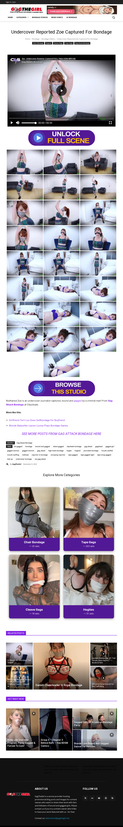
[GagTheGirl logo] (18, 794)
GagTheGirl (16, 464)
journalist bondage (91, 450)
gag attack (88, 446)
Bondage (36, 39)
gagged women (28, 450)
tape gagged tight (87, 455)
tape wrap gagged (104, 455)
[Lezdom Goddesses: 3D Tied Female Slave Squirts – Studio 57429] (103, 654)
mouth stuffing (13, 455)
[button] (113, 17)
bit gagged (18, 446)
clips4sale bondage (74, 446)
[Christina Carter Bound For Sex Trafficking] (103, 678)
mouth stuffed (107, 450)
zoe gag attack (40, 459)
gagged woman (13, 450)
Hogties (48, 43)
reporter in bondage (40, 455)
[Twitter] (85, 798)
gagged (78, 400)
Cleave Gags (58, 43)
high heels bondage (56, 450)
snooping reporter (58, 455)
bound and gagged (42, 446)
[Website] (105, 798)
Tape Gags (69, 43)
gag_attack (41, 450)
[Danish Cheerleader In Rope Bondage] (61, 666)
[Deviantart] (92, 798)
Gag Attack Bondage (82, 43)
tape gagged (73, 455)
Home (27, 39)
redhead (25, 455)
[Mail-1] (99, 798)
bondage (28, 446)
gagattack (99, 446)
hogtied (78, 450)
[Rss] (112, 798)
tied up (10, 459)
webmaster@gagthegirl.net (57, 818)
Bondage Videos (48, 39)
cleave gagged (58, 446)
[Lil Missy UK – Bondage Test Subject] (19, 654)
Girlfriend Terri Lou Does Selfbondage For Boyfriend (37, 420)
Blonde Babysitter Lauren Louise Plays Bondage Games (38, 425)
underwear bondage (24, 459)
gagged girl (110, 446)
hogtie (69, 450)
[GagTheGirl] (8, 464)
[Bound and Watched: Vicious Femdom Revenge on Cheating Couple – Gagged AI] (19, 678)
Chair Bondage (38, 43)
